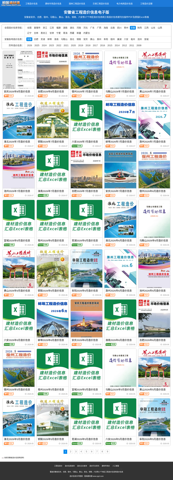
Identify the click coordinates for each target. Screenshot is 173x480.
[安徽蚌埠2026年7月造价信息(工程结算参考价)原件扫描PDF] (120, 121)
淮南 (56, 39)
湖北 (72, 28)
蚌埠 (49, 39)
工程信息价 (58, 466)
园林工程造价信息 (77, 3)
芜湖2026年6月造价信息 (85, 240)
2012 (124, 45)
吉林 (36, 33)
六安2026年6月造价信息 (17, 340)
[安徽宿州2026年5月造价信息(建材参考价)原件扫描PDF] (19, 369)
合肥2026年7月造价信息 (85, 191)
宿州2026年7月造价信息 (85, 91)
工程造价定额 (146, 3)
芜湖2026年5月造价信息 (85, 439)
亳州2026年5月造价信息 (51, 389)
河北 (85, 28)
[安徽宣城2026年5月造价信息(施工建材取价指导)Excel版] (86, 365)
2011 (131, 45)
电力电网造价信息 (125, 3)
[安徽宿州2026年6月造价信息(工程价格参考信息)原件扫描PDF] (154, 170)
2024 (44, 45)
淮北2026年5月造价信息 (17, 439)
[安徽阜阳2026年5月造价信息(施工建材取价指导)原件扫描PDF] (154, 418)
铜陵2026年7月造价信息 (51, 141)
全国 (29, 28)
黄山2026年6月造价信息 (17, 290)
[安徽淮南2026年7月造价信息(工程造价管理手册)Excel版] (53, 166)
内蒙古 (86, 33)
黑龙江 (44, 33)
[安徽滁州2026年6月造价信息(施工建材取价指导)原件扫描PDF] (120, 270)
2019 (80, 45)
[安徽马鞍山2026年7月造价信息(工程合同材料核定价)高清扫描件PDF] (120, 72)
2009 (139, 45)
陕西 (139, 28)
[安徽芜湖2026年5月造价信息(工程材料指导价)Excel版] (86, 414)
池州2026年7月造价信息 (17, 191)
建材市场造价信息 (53, 3)
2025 (36, 45)
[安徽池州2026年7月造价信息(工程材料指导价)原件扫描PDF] (19, 171)
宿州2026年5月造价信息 (17, 389)
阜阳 (106, 39)
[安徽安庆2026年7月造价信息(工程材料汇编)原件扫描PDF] (120, 171)
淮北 (72, 39)
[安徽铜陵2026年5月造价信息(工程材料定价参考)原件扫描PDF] (53, 419)
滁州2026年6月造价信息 (119, 290)
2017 (95, 45)
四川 (119, 28)
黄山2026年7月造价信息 (152, 91)
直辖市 (37, 28)
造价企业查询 (82, 466)
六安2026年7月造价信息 (85, 141)
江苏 (52, 28)
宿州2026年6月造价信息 (152, 191)
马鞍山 (64, 39)
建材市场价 (106, 466)
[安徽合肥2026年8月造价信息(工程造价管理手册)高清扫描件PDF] (53, 72)
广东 (92, 28)
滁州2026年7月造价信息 (152, 141)
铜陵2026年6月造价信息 (51, 290)
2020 (73, 45)
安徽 (133, 28)
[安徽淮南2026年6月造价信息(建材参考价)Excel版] (120, 315)
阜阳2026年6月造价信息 (85, 290)
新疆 (79, 33)
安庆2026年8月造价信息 (17, 91)
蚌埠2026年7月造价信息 (119, 141)
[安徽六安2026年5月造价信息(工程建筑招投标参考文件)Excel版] (120, 414)
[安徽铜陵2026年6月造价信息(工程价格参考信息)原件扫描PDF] (53, 270)
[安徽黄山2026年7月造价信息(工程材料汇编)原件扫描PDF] (154, 72)
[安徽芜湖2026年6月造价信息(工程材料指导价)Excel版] (86, 216)
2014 (117, 45)
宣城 (146, 39)
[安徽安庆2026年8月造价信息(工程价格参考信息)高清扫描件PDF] (19, 72)
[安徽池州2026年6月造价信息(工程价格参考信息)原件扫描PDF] (154, 270)
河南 (79, 28)
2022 (58, 45)
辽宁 (29, 33)
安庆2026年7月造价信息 (119, 191)
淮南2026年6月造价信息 (119, 340)
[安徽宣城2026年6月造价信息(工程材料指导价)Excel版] (19, 216)
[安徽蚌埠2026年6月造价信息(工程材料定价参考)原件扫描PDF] (53, 321)
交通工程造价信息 (101, 3)
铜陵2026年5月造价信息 (51, 439)
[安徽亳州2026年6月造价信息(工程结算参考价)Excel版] (53, 216)
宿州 (112, 39)
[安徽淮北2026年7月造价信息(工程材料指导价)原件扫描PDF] (19, 121)
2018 (88, 45)
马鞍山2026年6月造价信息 (153, 240)
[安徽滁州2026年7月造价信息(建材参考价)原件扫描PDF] (154, 121)
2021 (66, 45)
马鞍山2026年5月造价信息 (120, 389)
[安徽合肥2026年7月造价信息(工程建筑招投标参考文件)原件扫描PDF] (86, 171)
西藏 (72, 33)
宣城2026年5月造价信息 (85, 389)
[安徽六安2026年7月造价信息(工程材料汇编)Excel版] (86, 116)
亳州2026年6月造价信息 (51, 240)
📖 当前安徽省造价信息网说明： (13, 458)
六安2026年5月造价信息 (119, 439)
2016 (102, 45)
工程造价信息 (31, 3)
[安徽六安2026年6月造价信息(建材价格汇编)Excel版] (19, 315)
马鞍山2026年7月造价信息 (120, 91)
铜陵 (79, 39)
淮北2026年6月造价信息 (119, 240)
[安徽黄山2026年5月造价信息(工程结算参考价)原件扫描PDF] (154, 369)
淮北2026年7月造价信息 (17, 141)
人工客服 (115, 466)
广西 (99, 28)
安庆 (85, 39)
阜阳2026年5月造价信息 (152, 439)
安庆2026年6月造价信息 (85, 340)
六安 (126, 39)
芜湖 (43, 39)
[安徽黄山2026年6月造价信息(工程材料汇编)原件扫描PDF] (19, 270)
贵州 (126, 28)
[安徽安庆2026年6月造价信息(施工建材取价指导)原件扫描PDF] (86, 321)
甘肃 (52, 33)
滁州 (99, 39)
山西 (160, 28)
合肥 (36, 39)
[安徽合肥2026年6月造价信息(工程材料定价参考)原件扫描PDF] (154, 320)
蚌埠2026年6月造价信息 (51, 340)
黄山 (92, 39)
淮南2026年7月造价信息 (51, 191)
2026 (29, 45)
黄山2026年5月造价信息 (152, 389)
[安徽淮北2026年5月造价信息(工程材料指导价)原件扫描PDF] (19, 419)
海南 (106, 28)
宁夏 (58, 33)
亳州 (133, 39)
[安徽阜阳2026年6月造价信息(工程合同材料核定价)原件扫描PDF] (86, 269)
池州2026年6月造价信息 (152, 290)
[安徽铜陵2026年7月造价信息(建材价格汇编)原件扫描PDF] (53, 121)
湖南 (65, 28)
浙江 (45, 28)
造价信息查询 (70, 466)
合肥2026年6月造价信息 (152, 340)
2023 (51, 45)
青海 (65, 33)
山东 (153, 28)
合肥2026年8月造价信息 (51, 91)
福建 (58, 28)
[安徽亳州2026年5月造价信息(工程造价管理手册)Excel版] (53, 365)
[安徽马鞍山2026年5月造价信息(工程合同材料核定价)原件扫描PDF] (120, 370)
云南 (112, 28)
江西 (146, 28)
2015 (109, 45)
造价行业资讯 (94, 466)
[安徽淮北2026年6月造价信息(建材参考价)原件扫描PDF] (120, 221)
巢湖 (119, 39)
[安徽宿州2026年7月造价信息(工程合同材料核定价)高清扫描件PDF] (86, 72)
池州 (139, 39)
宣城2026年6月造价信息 (17, 240)
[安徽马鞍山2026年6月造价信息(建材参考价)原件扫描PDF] (154, 221)
